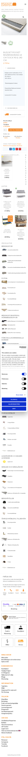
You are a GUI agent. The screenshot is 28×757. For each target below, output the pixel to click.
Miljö (3, 688)
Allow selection (14, 404)
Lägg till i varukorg (15, 130)
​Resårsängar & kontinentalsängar (16, 470)
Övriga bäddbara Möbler (13, 428)
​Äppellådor (10, 556)
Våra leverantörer (7, 724)
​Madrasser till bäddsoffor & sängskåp (17, 493)
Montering (4, 679)
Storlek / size (6, 134)
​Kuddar (9, 528)
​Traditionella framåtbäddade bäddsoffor (14, 261)
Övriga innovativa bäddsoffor (15, 255)
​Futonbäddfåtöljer (12, 513)
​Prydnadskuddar (11, 550)
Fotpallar (10, 445)
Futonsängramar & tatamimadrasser (16, 282)
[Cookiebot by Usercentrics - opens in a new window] (19, 347)
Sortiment (19, 145)
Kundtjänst (11, 593)
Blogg (3, 677)
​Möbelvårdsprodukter (13, 533)
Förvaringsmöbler (12, 433)
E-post (17, 593)
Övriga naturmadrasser (13, 310)
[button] (23, 17)
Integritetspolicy (6, 713)
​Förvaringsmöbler (12, 522)
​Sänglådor (10, 476)
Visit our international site (9, 731)
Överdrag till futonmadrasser (15, 304)
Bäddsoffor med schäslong (14, 332)
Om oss (20, 645)
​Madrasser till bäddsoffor (14, 539)
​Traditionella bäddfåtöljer (14, 502)
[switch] (24, 379)
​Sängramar (10, 481)
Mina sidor (4, 657)
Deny (14, 408)
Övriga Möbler (11, 422)
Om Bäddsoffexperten (8, 720)
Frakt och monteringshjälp (9, 703)
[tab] (14, 68)
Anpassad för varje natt (8, 690)
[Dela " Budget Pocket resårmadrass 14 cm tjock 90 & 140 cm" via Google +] (17, 149)
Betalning (14, 609)
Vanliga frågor (6, 671)
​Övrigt (9, 562)
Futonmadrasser (11, 287)
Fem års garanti (6, 705)
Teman (6, 9)
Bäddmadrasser (11, 450)
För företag (5, 692)
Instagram (4, 742)
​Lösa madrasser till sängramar (15, 487)
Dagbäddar (10, 416)
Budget (11, 9)
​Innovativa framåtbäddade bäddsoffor (17, 267)
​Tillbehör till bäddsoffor (13, 545)
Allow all (14, 399)
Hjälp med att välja (7, 675)
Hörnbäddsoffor (11, 325)
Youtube (4, 744)
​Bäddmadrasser (11, 567)
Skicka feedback (6, 733)
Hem (2, 9)
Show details (19, 394)
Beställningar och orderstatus (11, 659)
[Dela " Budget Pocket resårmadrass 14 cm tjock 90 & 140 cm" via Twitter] (14, 149)
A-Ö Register (5, 673)
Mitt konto (23, 593)
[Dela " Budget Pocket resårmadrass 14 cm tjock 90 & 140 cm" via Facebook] (10, 149)
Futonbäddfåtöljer (12, 299)
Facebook (4, 746)
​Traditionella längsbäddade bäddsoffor (17, 273)
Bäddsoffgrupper (12, 328)
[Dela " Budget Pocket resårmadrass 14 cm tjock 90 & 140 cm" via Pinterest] (20, 149)
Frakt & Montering (7, 632)
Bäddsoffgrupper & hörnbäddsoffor (16, 321)
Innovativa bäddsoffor (13, 250)
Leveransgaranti (6, 707)
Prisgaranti (4, 709)
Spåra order (5, 661)
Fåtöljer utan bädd (12, 439)
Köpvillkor (4, 699)
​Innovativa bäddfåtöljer (13, 507)
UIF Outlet (4, 726)
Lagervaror (10, 461)
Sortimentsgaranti (7, 711)
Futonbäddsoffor (12, 293)
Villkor (7, 645)
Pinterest (4, 740)
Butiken (3, 722)
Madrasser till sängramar (9, 145)
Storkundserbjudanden (13, 343)
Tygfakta (4, 686)
